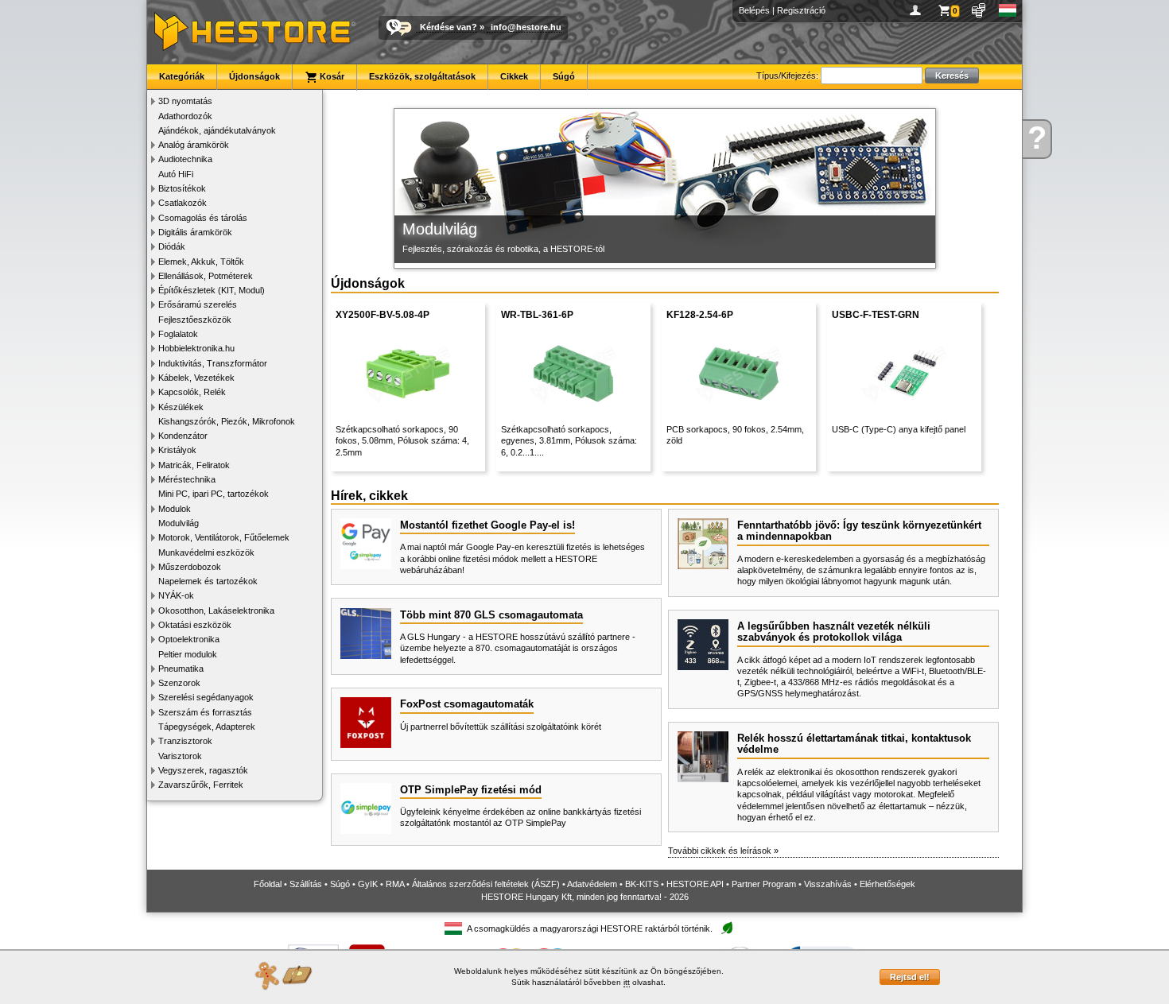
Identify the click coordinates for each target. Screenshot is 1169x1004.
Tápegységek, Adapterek (206, 726)
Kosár (330, 76)
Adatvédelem (592, 884)
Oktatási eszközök (194, 625)
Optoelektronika (188, 639)
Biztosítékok (182, 188)
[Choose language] (1008, 10)
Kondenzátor (183, 435)
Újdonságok (254, 76)
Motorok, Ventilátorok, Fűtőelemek (223, 537)
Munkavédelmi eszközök (206, 552)
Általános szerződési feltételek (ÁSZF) (486, 884)
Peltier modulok (187, 654)
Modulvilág (178, 523)
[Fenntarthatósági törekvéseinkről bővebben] (726, 928)
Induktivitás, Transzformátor (212, 363)
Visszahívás (828, 884)
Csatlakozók (182, 202)
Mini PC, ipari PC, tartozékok (213, 493)
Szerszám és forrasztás (205, 712)
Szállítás (305, 884)
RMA (395, 884)
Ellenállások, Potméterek (205, 276)
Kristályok (177, 450)
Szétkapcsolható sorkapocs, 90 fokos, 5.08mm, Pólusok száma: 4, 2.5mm (402, 440)
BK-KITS (641, 884)
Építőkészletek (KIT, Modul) (211, 290)
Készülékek (181, 407)
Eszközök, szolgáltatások (422, 76)
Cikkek (514, 76)
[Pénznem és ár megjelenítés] (979, 10)
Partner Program (764, 884)
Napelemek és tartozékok (208, 581)
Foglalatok (178, 334)
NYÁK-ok (176, 595)
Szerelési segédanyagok (206, 697)
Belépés (754, 10)
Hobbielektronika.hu (196, 348)
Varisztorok (180, 756)
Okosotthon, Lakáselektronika (216, 610)
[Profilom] (918, 10)
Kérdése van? (448, 27)
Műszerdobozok (189, 567)
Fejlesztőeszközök (194, 319)
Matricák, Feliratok (194, 465)
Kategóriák (181, 76)
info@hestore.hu (526, 27)
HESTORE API (695, 884)
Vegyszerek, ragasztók (203, 770)
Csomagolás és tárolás (202, 218)
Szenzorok (179, 683)
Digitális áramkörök (195, 232)
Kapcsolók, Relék (192, 392)
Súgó (564, 76)
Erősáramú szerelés (197, 304)
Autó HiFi (175, 174)
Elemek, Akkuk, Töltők (201, 261)
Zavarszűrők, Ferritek (200, 784)
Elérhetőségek (887, 884)
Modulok (174, 509)
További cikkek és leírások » (723, 850)
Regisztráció (801, 10)
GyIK (368, 884)
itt (626, 982)
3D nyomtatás (185, 101)
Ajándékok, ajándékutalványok (217, 130)
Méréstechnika (187, 479)
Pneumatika (181, 668)
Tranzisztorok (185, 741)
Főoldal (268, 884)
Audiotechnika (185, 159)
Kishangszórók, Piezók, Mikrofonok (226, 421)
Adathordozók (185, 116)
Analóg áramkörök (193, 144)
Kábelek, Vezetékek (196, 377)
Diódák (171, 246)
